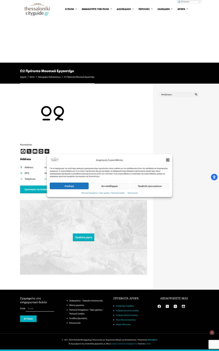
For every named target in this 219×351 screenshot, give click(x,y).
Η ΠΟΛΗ (69, 9)
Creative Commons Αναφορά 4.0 (124, 343)
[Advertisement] (109, 40)
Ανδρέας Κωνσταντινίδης (127, 310)
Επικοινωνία (133, 192)
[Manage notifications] (212, 332)
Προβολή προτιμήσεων (150, 185)
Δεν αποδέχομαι (109, 185)
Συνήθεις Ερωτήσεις (78, 318)
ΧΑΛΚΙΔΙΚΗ (163, 9)
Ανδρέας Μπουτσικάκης (127, 315)
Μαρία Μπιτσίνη (123, 324)
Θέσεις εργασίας (76, 305)
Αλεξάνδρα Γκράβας (125, 305)
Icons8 (147, 343)
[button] (167, 159)
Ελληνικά (184, 2)
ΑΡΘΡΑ (181, 9)
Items (32, 76)
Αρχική (23, 76)
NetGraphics (152, 340)
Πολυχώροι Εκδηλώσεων (49, 76)
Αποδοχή (69, 185)
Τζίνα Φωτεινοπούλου (126, 319)
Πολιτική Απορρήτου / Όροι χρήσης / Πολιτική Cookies (103, 192)
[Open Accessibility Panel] (214, 177)
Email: (23, 308)
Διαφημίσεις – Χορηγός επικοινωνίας (86, 300)
